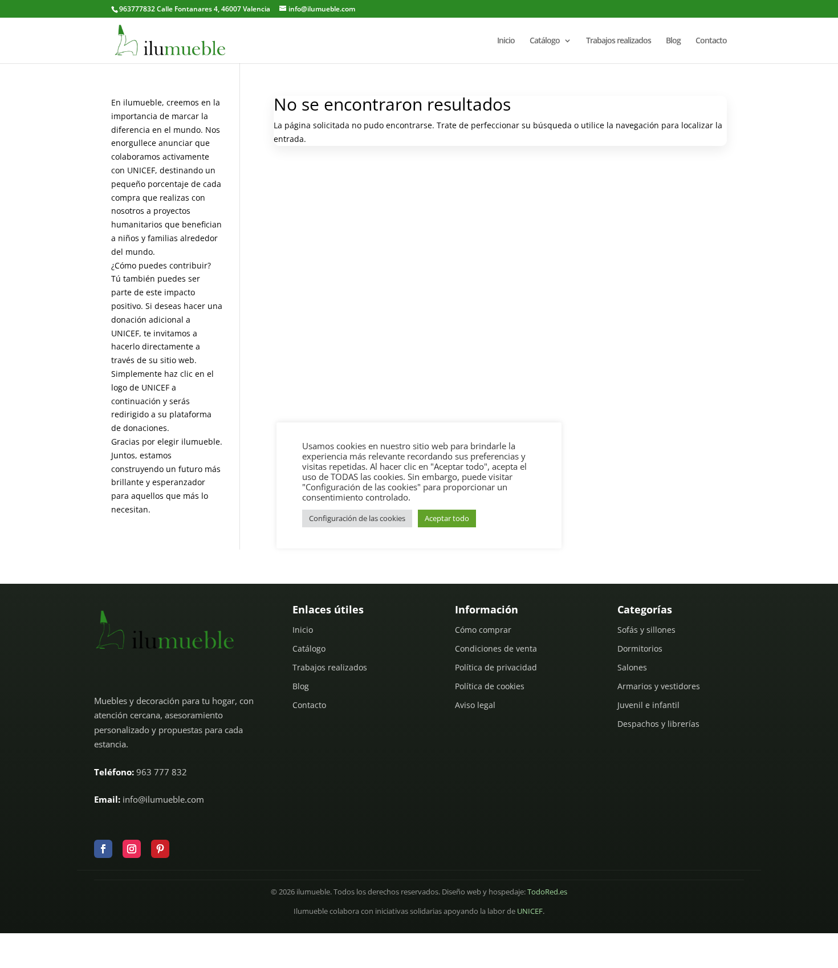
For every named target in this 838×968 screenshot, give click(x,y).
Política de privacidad (496, 667)
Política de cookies (489, 686)
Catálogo (545, 41)
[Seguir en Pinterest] (160, 849)
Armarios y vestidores (658, 686)
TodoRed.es (547, 892)
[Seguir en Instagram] (132, 849)
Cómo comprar (483, 629)
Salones (632, 667)
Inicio (506, 41)
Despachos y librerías (658, 723)
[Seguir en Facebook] (103, 849)
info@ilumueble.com (163, 799)
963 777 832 (161, 772)
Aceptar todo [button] (447, 518)
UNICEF (530, 911)
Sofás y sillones (646, 629)
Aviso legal (475, 704)
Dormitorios (639, 648)
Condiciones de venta (496, 648)
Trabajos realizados (618, 41)
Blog (673, 41)
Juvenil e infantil (648, 704)
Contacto (711, 41)
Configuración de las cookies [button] (357, 518)
